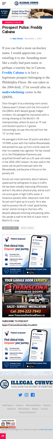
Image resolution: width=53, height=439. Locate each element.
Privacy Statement (27, 412)
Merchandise (23, 408)
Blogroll (35, 408)
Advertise (11, 408)
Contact (44, 408)
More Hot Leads (46, 429)
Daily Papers (7, 405)
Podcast (47, 405)
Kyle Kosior (18, 38)
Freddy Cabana (27, 228)
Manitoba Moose (33, 405)
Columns (19, 405)
